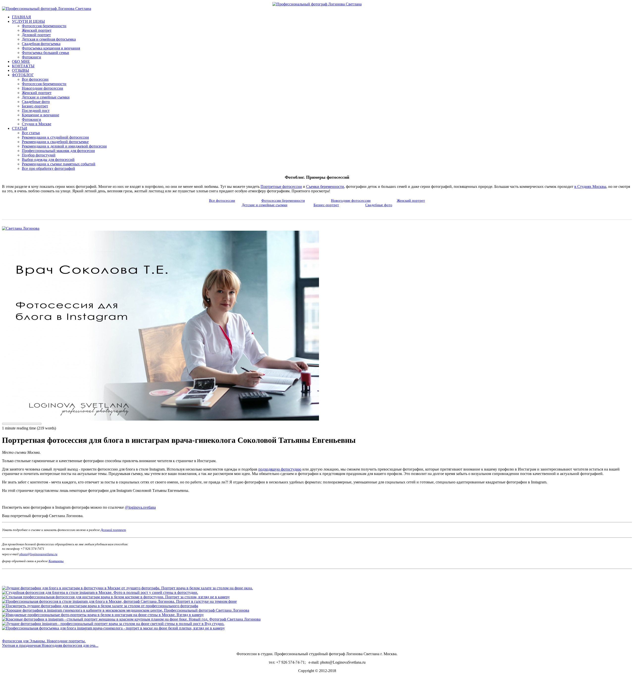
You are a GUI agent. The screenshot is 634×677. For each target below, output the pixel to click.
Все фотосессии (35, 79)
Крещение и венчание (40, 115)
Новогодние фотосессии (42, 88)
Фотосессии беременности (283, 200)
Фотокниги (31, 57)
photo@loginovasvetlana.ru (38, 554)
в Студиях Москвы (590, 186)
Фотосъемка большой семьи (45, 52)
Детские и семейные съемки (46, 97)
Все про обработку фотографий (48, 168)
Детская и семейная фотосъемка (49, 39)
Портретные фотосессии (281, 186)
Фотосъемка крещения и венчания (51, 48)
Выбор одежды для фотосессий (48, 159)
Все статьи (31, 133)
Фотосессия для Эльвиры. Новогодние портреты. (44, 641)
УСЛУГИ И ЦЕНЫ (28, 21)
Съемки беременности (325, 186)
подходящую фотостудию (279, 469)
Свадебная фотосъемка (41, 44)
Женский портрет (37, 30)
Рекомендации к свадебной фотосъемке (55, 142)
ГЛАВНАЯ (21, 17)
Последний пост (36, 110)
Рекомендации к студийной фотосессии (55, 137)
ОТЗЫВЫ (20, 70)
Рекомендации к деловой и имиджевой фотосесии (64, 146)
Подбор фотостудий (38, 155)
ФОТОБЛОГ (23, 75)
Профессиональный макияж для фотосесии (58, 151)
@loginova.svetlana (140, 507)
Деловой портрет (36, 35)
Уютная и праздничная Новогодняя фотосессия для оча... (50, 645)
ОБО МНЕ (21, 61)
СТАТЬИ (19, 128)
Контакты (56, 561)
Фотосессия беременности (44, 26)
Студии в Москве (36, 124)
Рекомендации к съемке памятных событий (58, 164)
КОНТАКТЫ (23, 66)
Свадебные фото (36, 102)
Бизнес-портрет (35, 106)
